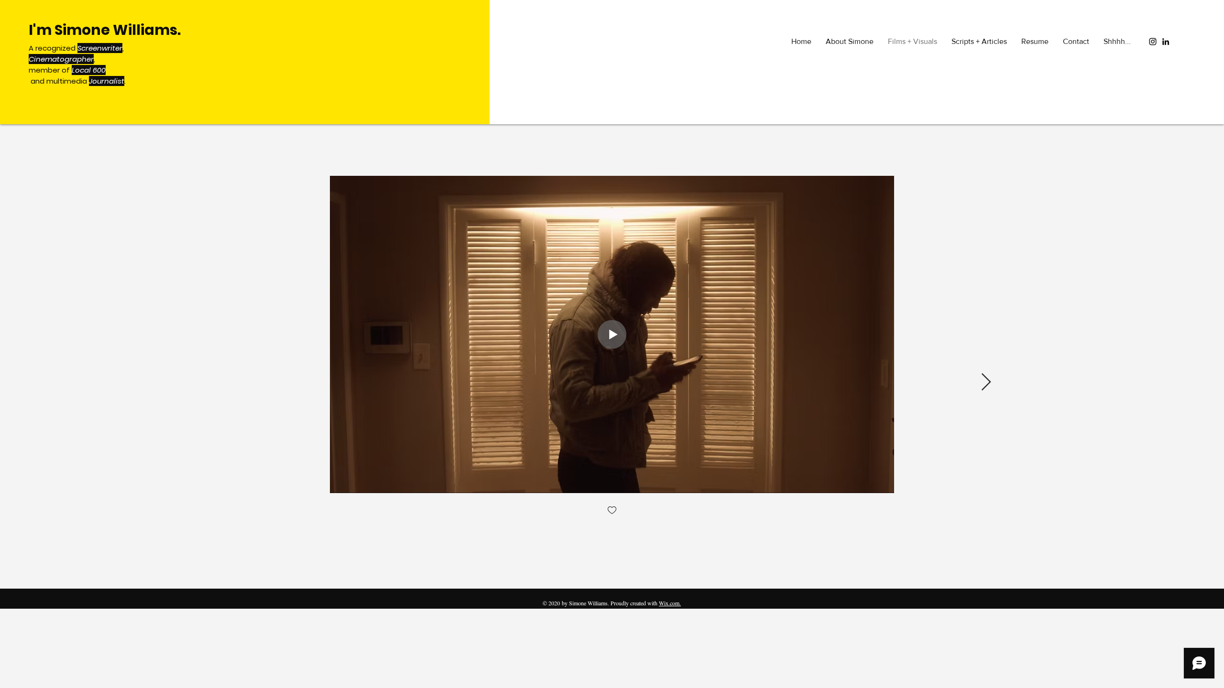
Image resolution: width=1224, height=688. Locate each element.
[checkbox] (612, 511)
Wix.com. (670, 603)
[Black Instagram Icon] (1153, 41)
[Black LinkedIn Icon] (1165, 41)
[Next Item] (986, 382)
